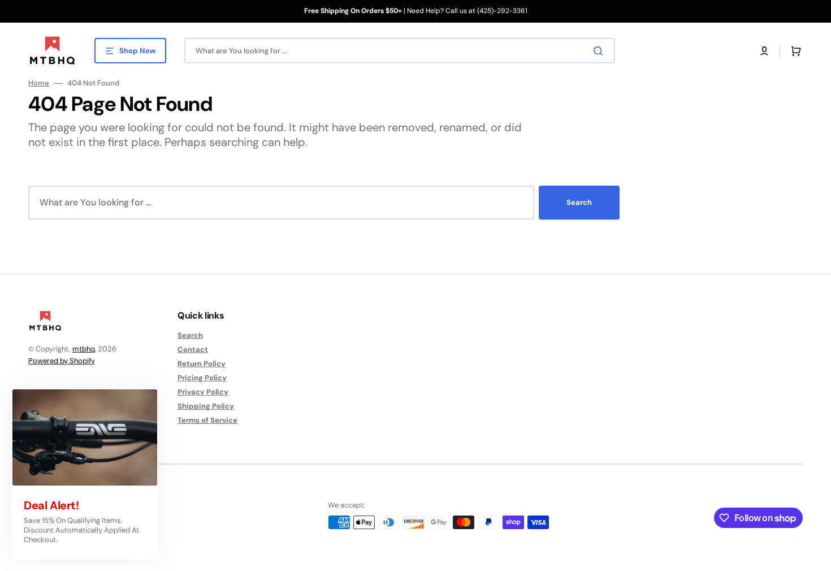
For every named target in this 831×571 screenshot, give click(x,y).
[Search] (600, 50)
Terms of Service (207, 420)
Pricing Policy (202, 378)
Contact (193, 349)
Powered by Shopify (61, 361)
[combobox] (399, 50)
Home (38, 83)
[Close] (149, 398)
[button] (764, 50)
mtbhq (83, 349)
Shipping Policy (206, 406)
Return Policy (202, 363)
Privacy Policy (203, 392)
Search (579, 202)
